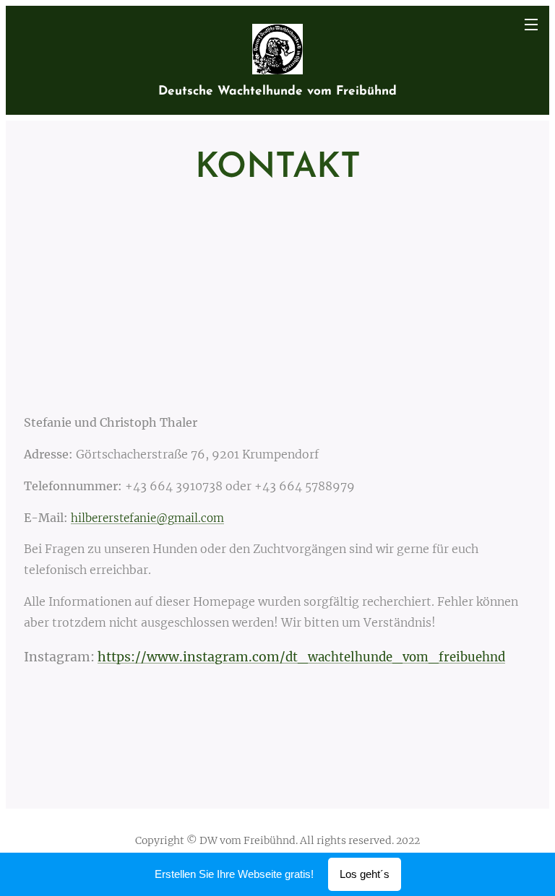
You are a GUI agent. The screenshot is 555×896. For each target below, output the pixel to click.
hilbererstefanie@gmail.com (147, 518)
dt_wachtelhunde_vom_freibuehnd (395, 657)
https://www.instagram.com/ (191, 657)
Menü (531, 23)
